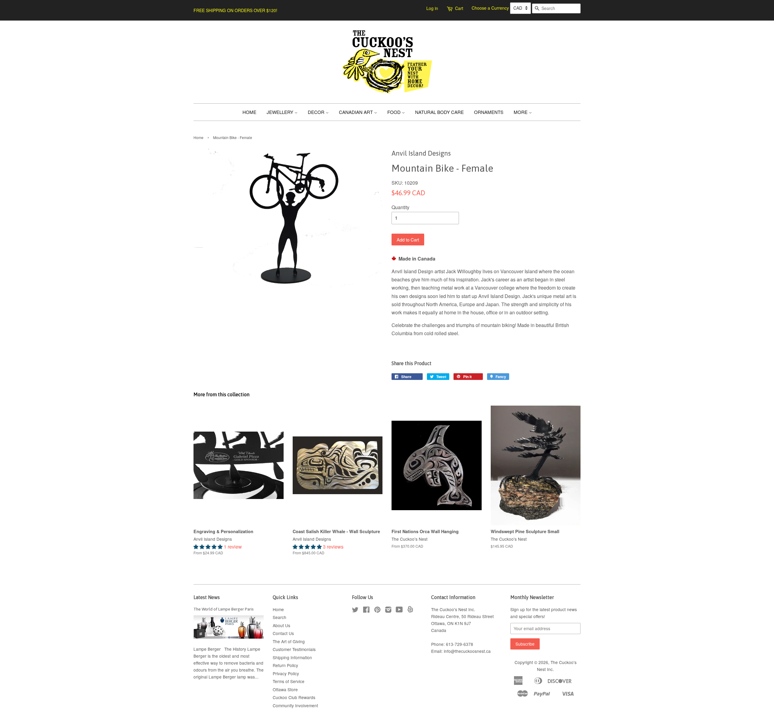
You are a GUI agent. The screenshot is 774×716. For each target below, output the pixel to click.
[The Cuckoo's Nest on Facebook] (366, 610)
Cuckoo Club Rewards (294, 697)
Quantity (400, 207)
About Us (281, 625)
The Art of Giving (289, 641)
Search (279, 617)
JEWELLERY (280, 112)
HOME (249, 112)
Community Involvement (295, 705)
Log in (432, 8)
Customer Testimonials (294, 649)
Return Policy (285, 665)
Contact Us (283, 633)
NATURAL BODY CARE (439, 112)
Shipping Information (292, 657)
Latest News (207, 597)
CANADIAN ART (356, 112)
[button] (209, 546)
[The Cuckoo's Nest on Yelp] (410, 611)
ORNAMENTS (488, 112)
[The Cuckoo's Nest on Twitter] (355, 610)
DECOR (317, 112)
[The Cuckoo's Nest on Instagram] (388, 610)
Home (198, 137)
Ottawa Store (285, 689)
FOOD (394, 112)
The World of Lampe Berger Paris (224, 609)
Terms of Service (288, 681)
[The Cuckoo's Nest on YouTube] (399, 610)
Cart (459, 8)
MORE (521, 112)
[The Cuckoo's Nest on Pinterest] (377, 610)
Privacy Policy (286, 673)
